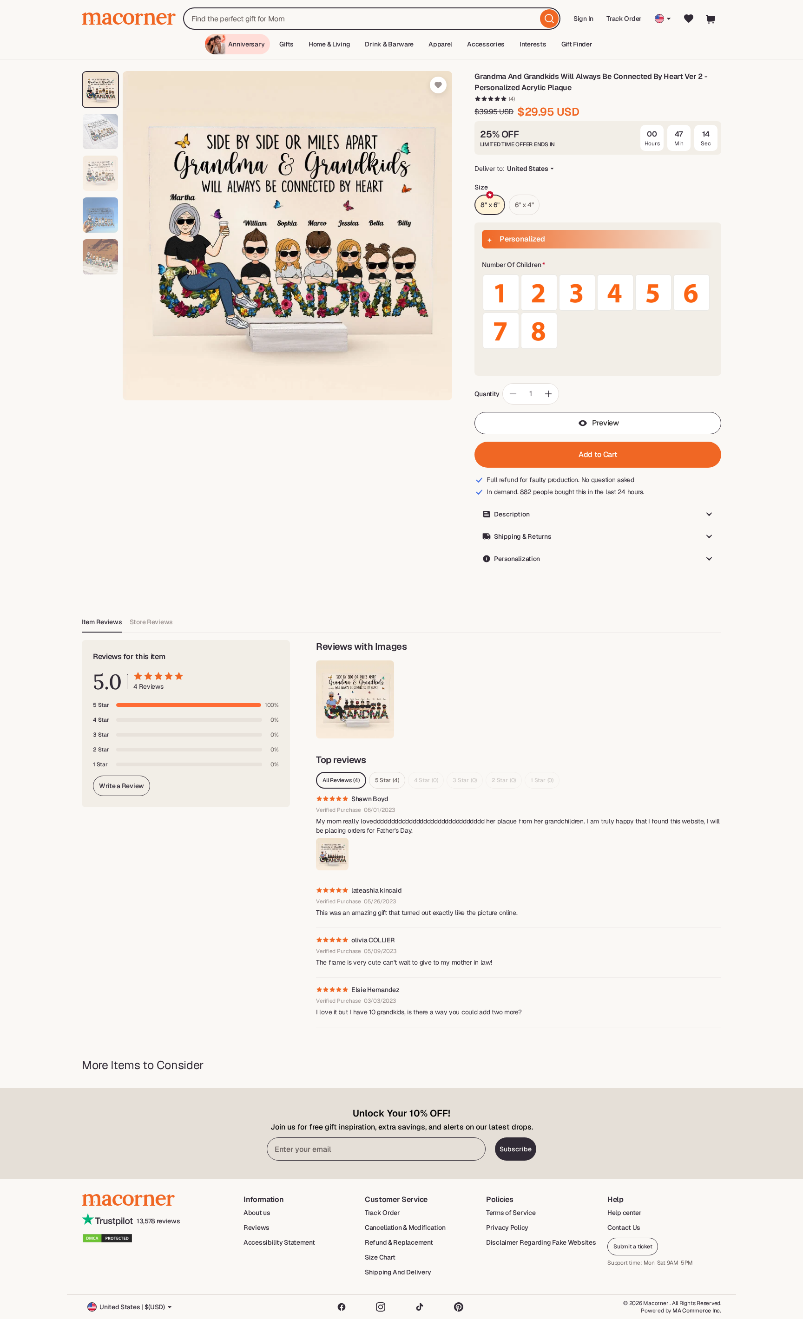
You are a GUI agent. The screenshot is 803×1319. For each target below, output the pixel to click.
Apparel (440, 44)
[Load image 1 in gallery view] (100, 89)
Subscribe (516, 1149)
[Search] (549, 18)
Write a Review (121, 786)
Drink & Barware (389, 44)
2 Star (504, 780)
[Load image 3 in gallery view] (100, 173)
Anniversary (246, 44)
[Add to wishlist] (438, 85)
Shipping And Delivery (398, 1272)
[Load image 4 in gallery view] (100, 215)
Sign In (583, 21)
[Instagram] (380, 1307)
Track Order (624, 18)
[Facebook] (341, 1307)
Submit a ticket (632, 1246)
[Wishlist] (688, 18)
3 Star (465, 780)
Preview (605, 423)
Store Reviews (151, 622)
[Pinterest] (458, 1307)
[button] (598, 265)
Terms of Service (511, 1212)
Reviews (257, 1227)
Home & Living (329, 44)
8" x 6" (489, 205)
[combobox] (371, 18)
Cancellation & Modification (405, 1227)
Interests (533, 44)
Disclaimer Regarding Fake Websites (541, 1242)
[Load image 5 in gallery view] (100, 256)
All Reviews (341, 780)
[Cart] (711, 18)
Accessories (486, 44)
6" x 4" (524, 205)
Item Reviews (102, 622)
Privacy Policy (507, 1227)
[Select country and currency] (663, 18)
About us (257, 1212)
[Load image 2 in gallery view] (100, 131)
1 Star (542, 780)
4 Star (426, 780)
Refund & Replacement (399, 1242)
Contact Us (623, 1227)
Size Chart (380, 1257)
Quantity (487, 394)
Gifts (286, 44)
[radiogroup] (598, 312)
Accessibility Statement (279, 1242)
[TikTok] (419, 1307)
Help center (624, 1212)
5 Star (387, 780)
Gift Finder (576, 44)
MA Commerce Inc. (696, 1310)
